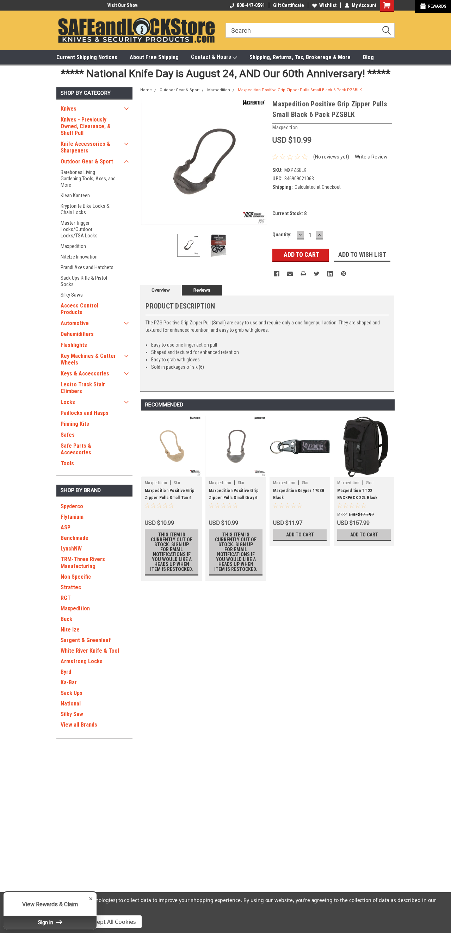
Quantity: (281, 234)
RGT (66, 598)
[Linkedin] (330, 273)
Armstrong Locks (82, 661)
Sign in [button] (46, 922)
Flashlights (74, 345)
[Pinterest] (343, 273)
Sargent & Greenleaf (86, 640)
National (71, 703)
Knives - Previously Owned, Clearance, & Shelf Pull (86, 126)
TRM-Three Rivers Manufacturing (83, 563)
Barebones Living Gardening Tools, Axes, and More (88, 178)
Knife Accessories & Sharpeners (85, 147)
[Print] (303, 273)
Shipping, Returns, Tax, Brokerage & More (300, 57)
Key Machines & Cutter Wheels (88, 359)
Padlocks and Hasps (85, 413)
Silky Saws (72, 295)
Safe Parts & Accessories (76, 449)
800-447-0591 (251, 5)
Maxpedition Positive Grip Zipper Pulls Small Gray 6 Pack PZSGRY (234, 497)
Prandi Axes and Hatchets (87, 267)
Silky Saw (72, 714)
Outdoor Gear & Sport (87, 161)
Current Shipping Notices (86, 57)
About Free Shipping (154, 57)
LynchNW (71, 548)
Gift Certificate (288, 5)
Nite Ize (70, 629)
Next (260, 162)
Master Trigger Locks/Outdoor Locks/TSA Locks (79, 229)
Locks (68, 402)
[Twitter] (317, 273)
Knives (68, 108)
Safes (68, 434)
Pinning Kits (75, 424)
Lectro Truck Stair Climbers (83, 387)
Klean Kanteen (75, 195)
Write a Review (371, 157)
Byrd (66, 671)
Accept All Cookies (112, 922)
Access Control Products (79, 309)
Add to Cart (300, 534)
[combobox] (310, 30)
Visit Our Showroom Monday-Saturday (96, 5)
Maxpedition (73, 246)
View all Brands (79, 724)
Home (146, 90)
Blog (368, 57)
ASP (65, 527)
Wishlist (327, 5)
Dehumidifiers (77, 334)
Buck (66, 619)
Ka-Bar (69, 682)
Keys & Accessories (85, 373)
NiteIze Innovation (79, 257)
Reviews (201, 290)
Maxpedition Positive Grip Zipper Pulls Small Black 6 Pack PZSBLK (300, 90)
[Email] (290, 273)
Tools (67, 463)
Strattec (71, 587)
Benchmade (74, 538)
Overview (161, 290)
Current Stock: (289, 213)
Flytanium (72, 517)
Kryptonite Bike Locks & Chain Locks (85, 209)
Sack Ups (71, 693)
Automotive (75, 323)
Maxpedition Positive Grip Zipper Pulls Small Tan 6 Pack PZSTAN (169, 497)
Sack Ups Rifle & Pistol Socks (84, 281)
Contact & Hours (212, 57)
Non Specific (76, 576)
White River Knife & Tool (90, 650)
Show (433, 6)
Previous (147, 162)
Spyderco (72, 506)
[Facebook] (276, 273)
